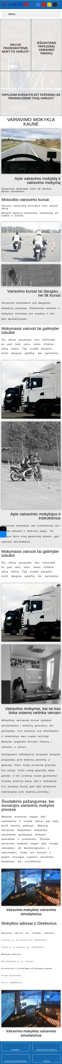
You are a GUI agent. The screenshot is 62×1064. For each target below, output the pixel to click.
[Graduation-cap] (49, 5)
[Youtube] (44, 5)
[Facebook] (38, 5)
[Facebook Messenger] (3, 534)
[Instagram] (55, 5)
